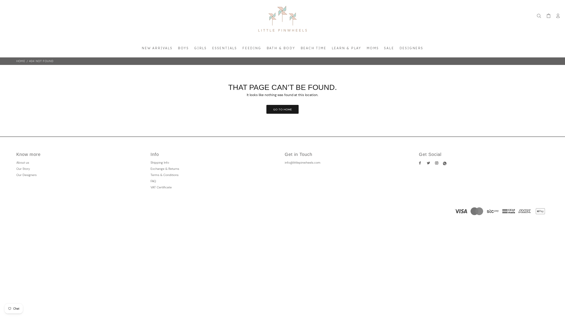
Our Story (23, 169)
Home (20, 61)
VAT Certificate (161, 187)
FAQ (153, 181)
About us (22, 163)
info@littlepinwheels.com (302, 163)
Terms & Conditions (165, 175)
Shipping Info (160, 163)
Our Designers (26, 175)
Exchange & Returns (165, 169)
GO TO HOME (282, 109)
